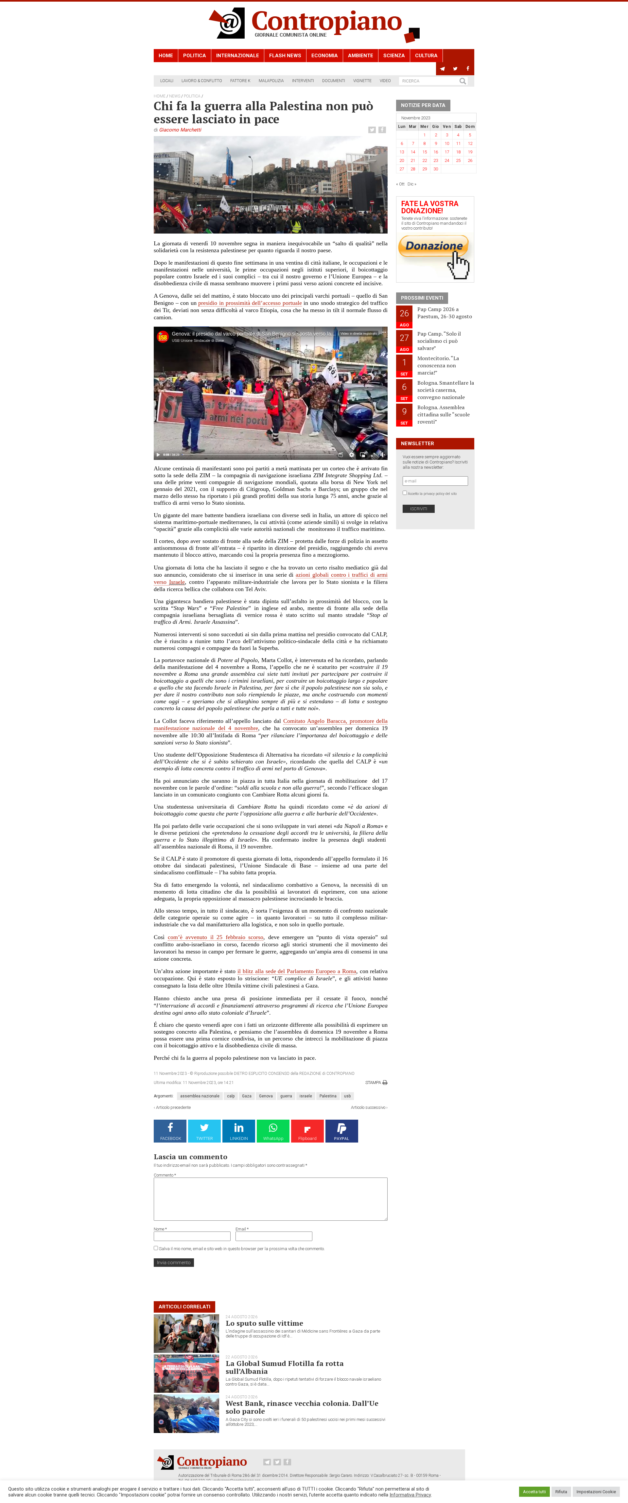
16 (435, 151)
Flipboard (307, 1138)
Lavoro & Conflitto (202, 81)
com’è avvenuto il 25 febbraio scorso (216, 937)
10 (447, 143)
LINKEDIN (239, 1138)
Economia (324, 56)
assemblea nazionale (199, 1096)
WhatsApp (273, 1138)
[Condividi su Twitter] (372, 130)
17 (447, 151)
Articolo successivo (368, 1107)
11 (458, 143)
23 (435, 160)
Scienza (394, 56)
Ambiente (360, 56)
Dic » (412, 184)
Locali (166, 81)
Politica (194, 56)
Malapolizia (271, 81)
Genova (266, 1096)
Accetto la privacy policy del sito (432, 494)
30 (435, 168)
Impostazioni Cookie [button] (596, 1491)
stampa (373, 1082)
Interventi (303, 81)
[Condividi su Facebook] (383, 130)
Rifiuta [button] (561, 1491)
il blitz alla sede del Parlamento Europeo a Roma (296, 971)
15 (424, 151)
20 (401, 160)
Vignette (362, 81)
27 (401, 168)
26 (470, 160)
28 (412, 168)
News (174, 96)
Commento (165, 1175)
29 (424, 168)
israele (306, 1096)
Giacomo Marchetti (180, 130)
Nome (160, 1229)
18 (458, 151)
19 (470, 151)
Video (385, 81)
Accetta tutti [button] (534, 1491)
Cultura (426, 56)
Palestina (328, 1096)
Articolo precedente (173, 1107)
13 (401, 151)
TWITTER (204, 1138)
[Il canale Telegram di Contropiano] (442, 68)
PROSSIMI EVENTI (422, 298)
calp (231, 1096)
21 (412, 160)
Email (242, 1229)
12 (470, 143)
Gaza (247, 1096)
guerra (286, 1096)
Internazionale (237, 56)
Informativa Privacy (410, 1495)
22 (424, 160)
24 (447, 160)
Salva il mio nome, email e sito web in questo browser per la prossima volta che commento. (242, 1248)
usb (347, 1096)
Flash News (285, 56)
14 (412, 151)
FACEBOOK (170, 1138)
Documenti (333, 81)
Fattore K (240, 81)
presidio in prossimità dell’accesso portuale (250, 303)
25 (458, 160)
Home (166, 56)
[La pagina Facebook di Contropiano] (468, 68)
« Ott (400, 184)
